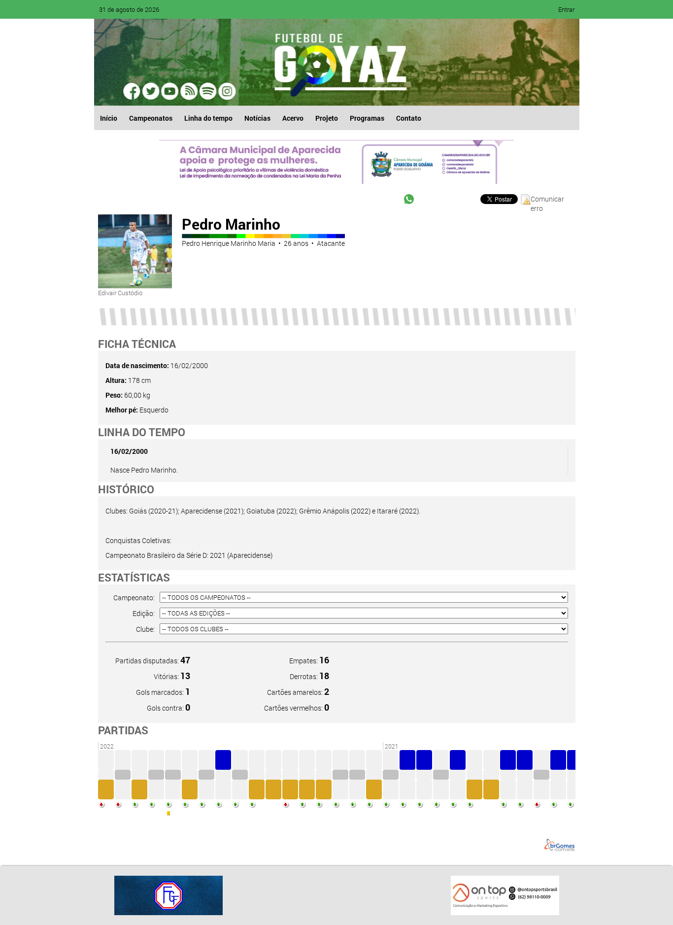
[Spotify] (188, 91)
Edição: (144, 613)
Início (108, 118)
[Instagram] (226, 91)
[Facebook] (132, 91)
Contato (408, 118)
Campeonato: (134, 597)
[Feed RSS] (207, 91)
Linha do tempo (208, 118)
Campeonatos (150, 118)
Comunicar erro (547, 199)
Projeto (326, 118)
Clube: (145, 629)
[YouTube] (170, 91)
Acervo (292, 118)
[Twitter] (151, 91)
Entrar (566, 9)
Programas (367, 118)
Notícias (257, 118)
